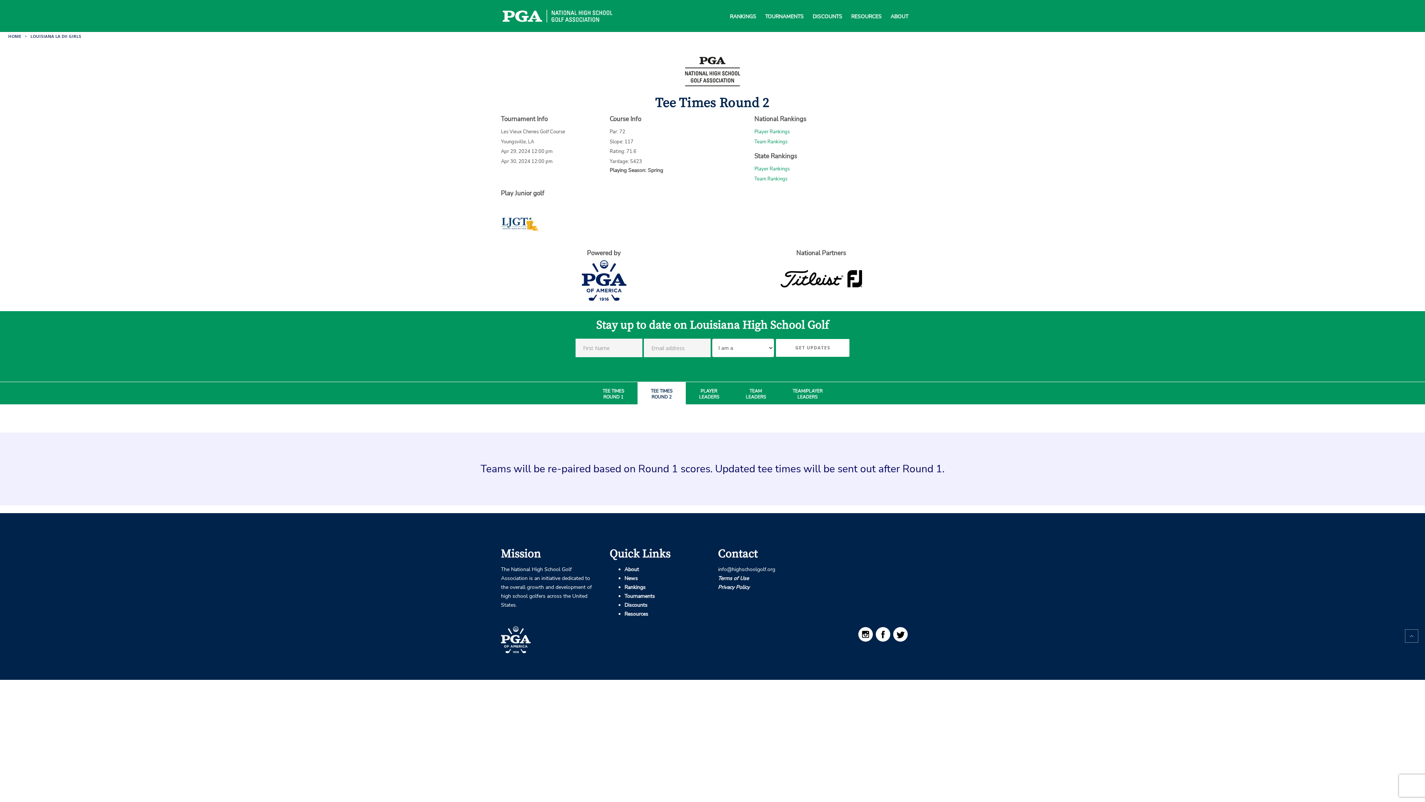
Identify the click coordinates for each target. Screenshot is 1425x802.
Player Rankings (772, 131)
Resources (866, 7)
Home (14, 36)
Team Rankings (770, 141)
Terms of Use (733, 578)
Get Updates (812, 348)
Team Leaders (756, 394)
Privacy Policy (734, 587)
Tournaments (784, 7)
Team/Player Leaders (808, 394)
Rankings (743, 7)
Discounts (827, 7)
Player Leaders (709, 394)
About (899, 7)
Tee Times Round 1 (613, 394)
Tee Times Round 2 (661, 394)
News (631, 578)
